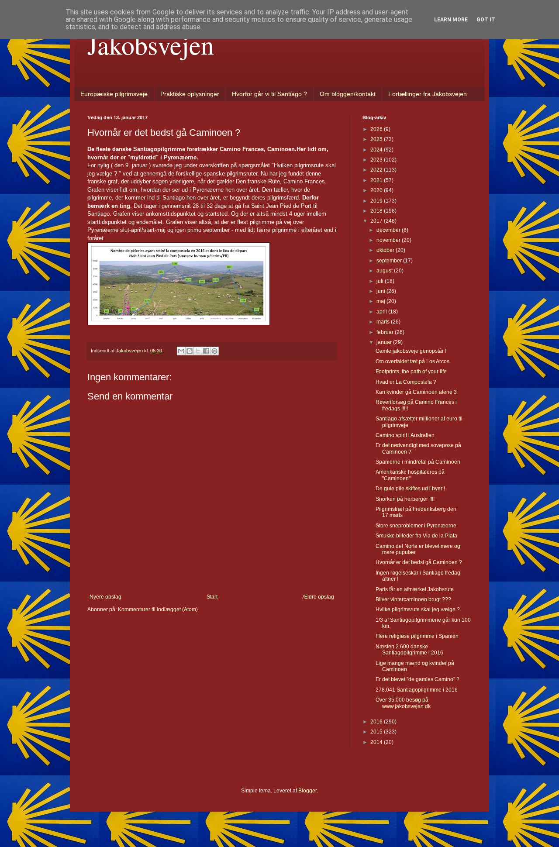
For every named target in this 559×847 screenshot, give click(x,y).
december (389, 230)
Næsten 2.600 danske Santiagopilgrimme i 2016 (409, 650)
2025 (377, 139)
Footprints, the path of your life (411, 371)
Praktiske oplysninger (189, 93)
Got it (485, 20)
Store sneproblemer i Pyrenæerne (416, 526)
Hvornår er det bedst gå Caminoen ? (419, 562)
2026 (377, 129)
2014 (377, 742)
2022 (377, 170)
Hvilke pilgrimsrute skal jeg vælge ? (418, 609)
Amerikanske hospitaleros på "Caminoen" (410, 475)
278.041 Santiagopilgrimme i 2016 (417, 690)
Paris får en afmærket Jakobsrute (415, 589)
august (385, 271)
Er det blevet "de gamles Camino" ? (417, 679)
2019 (377, 201)
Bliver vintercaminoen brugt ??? (413, 599)
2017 (377, 221)
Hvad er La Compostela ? (406, 382)
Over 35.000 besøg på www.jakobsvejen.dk (403, 703)
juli (380, 281)
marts (383, 322)
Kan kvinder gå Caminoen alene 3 (416, 392)
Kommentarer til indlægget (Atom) (158, 609)
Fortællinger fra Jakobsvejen (427, 93)
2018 (377, 211)
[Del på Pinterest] (214, 351)
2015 (377, 732)
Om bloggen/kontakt (348, 93)
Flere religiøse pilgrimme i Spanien (417, 636)
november (389, 240)
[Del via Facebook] (206, 351)
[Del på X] (197, 351)
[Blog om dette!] (189, 351)
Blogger (307, 791)
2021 (377, 180)
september (389, 261)
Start (212, 597)
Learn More (451, 20)
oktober (386, 250)
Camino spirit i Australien (405, 435)
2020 (377, 190)
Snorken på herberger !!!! (405, 499)
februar (385, 332)
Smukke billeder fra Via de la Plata (416, 536)
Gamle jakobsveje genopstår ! (411, 351)
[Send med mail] (181, 351)
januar (384, 342)
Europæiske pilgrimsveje (114, 93)
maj (381, 301)
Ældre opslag (318, 597)
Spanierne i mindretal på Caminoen (418, 462)
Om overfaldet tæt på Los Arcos (412, 361)
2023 (377, 160)
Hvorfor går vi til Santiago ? (269, 93)
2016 (377, 722)
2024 (377, 150)
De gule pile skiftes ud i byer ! (410, 488)
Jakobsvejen (150, 44)
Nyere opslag (105, 597)
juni (381, 291)
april (382, 312)
